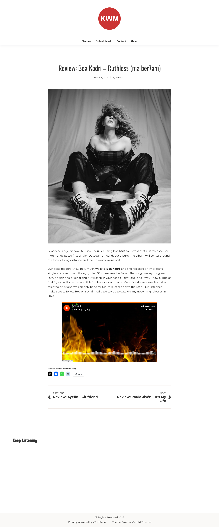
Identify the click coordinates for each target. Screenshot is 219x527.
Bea (77, 291)
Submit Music (104, 41)
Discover (86, 41)
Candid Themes (141, 522)
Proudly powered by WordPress (87, 522)
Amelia (119, 77)
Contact (121, 41)
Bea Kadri (113, 268)
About (134, 41)
